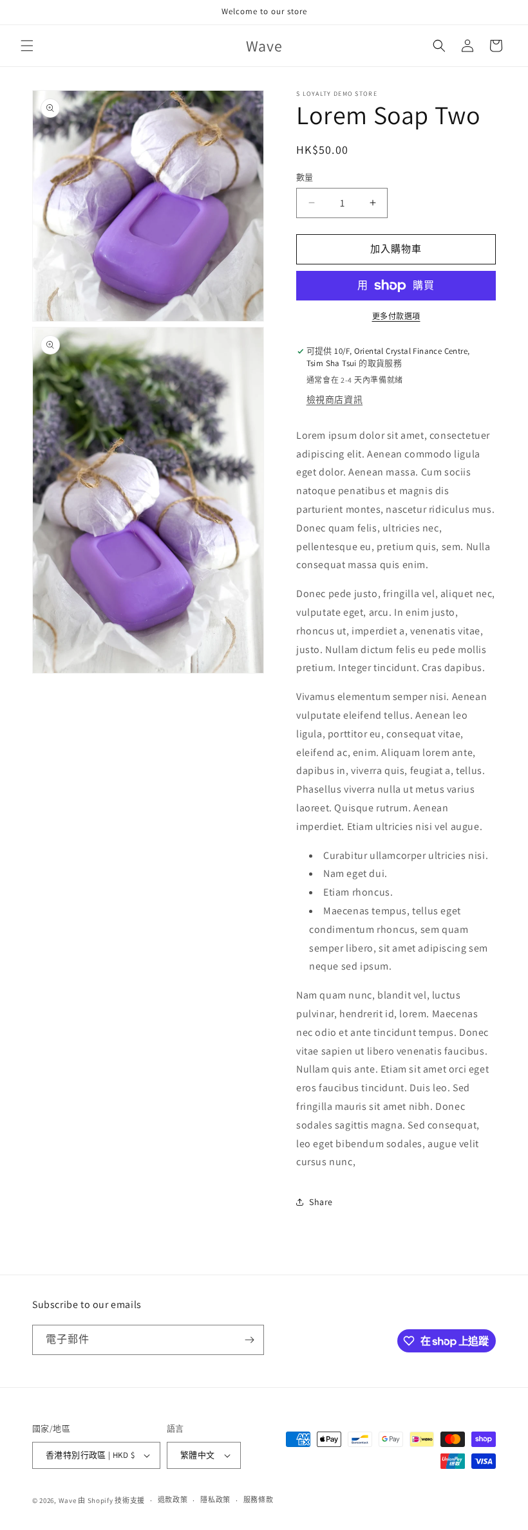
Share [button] (321, 1202)
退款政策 (173, 1499)
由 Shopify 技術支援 (111, 1500)
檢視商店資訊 (334, 399)
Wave (68, 1500)
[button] (27, 46)
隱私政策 (215, 1499)
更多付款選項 (396, 316)
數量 (305, 177)
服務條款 (258, 1499)
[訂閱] (249, 1340)
